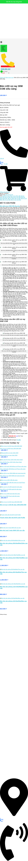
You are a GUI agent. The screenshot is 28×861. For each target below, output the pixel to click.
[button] (1, 42)
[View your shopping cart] (18, 37)
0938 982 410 (5, 35)
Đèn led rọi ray (9, 77)
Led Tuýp (24, 772)
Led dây (13, 772)
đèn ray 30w (11, 198)
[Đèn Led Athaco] (5, 5)
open (1, 80)
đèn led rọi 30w (6, 197)
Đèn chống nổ (3, 774)
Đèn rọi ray (13, 775)
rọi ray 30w (15, 196)
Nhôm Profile (6, 775)
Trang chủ (2, 77)
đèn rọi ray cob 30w (16, 199)
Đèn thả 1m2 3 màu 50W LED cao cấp (12, 530)
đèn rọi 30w (17, 198)
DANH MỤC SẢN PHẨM (3, 48)
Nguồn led (6, 776)
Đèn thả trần (20, 775)
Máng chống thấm (12, 774)
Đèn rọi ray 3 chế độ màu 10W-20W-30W (13, 505)
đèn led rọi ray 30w (16, 197)
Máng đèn (20, 774)
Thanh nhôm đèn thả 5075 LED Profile (12, 517)
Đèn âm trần (19, 772)
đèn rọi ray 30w (6, 199)
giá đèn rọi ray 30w (7, 196)
